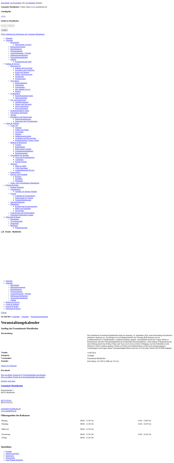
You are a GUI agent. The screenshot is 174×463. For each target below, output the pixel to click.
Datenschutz (10, 458)
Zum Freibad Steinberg (14, 460)
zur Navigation (15, 3)
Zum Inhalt (5, 3)
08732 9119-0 (6, 400)
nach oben (11, 381)
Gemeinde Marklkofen (12, 385)
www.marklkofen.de (8, 411)
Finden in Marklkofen (10, 21)
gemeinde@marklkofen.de (11, 409)
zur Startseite (30, 3)
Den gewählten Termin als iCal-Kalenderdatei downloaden (23, 377)
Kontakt (9, 451)
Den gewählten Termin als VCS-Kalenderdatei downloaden (23, 375)
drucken (4, 381)
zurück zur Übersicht (9, 366)
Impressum (10, 456)
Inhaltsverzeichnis (12, 454)
